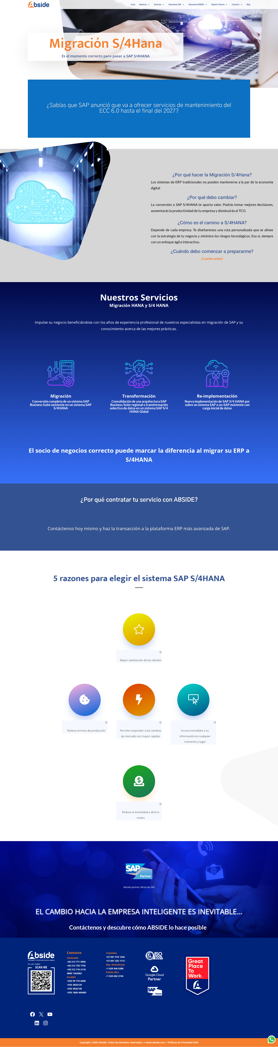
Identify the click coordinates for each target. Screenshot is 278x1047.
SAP (153, 887)
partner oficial (139, 887)
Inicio (133, 4)
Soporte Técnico (218, 4)
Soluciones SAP (175, 4)
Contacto (235, 4)
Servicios (157, 4)
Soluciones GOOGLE (196, 4)
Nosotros (143, 4)
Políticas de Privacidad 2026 (183, 1042)
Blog (248, 4)
